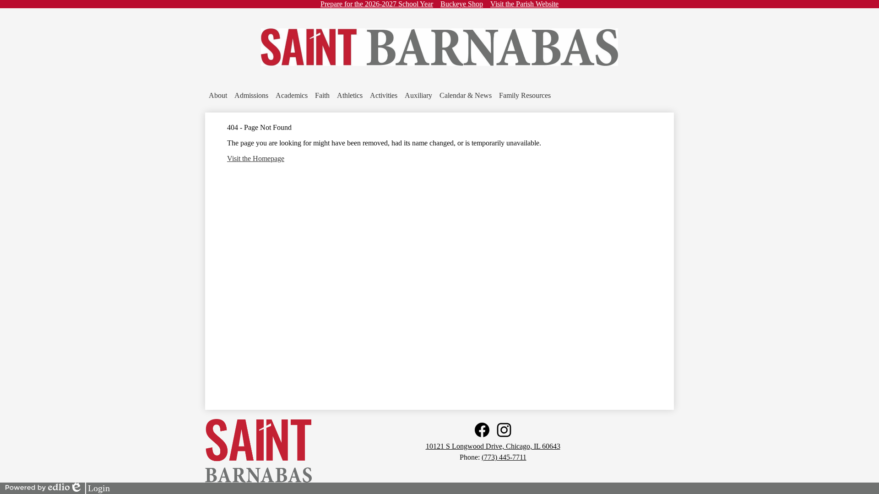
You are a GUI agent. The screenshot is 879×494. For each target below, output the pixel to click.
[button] (218, 95)
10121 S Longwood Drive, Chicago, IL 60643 (493, 446)
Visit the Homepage (255, 158)
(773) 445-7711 (504, 457)
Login (90, 488)
